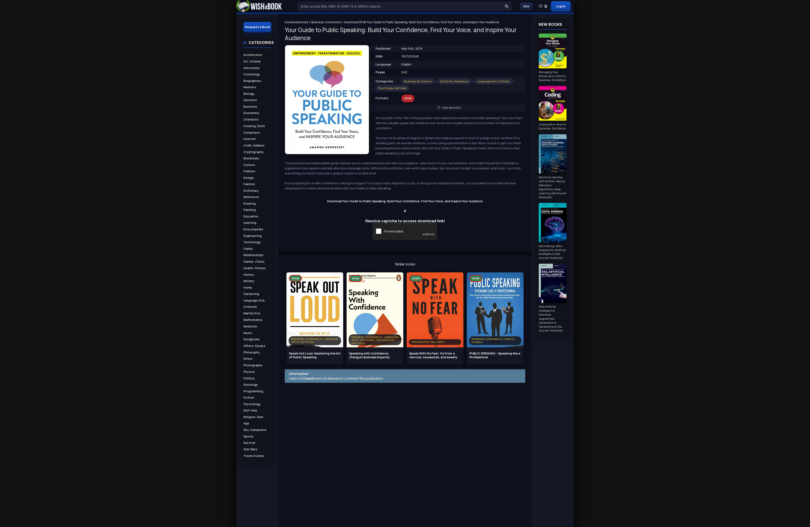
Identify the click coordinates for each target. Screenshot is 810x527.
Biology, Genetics (250, 97)
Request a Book (257, 27)
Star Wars (250, 449)
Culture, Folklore (249, 168)
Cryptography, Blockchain (253, 155)
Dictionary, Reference (454, 81)
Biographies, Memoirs (252, 84)
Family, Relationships (253, 252)
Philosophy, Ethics (251, 355)
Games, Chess (254, 261)
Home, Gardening (251, 290)
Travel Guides (253, 456)
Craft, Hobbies (254, 145)
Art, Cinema (252, 61)
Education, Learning (251, 219)
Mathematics (252, 320)
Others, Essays (254, 346)
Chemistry (251, 119)
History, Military (249, 278)
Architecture (252, 55)
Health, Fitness (254, 268)
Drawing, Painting (249, 206)
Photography (252, 365)
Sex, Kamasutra (254, 430)
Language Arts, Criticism (493, 81)
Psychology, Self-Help (392, 88)
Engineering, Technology (252, 239)
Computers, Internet (252, 135)
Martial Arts (251, 313)
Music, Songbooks (251, 336)
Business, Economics (418, 81)
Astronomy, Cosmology (251, 71)
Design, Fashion (249, 181)
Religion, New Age (253, 420)
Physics (249, 372)
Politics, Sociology (250, 381)
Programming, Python (253, 394)
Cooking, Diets (254, 126)
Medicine (250, 326)
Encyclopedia (253, 229)
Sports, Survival (249, 439)
